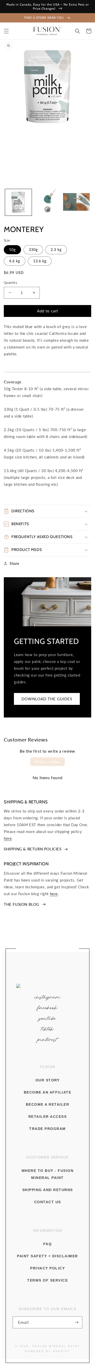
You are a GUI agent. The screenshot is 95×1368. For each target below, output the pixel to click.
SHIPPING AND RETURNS (47, 1190)
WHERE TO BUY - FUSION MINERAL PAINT (48, 1174)
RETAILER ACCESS (47, 1117)
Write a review (47, 761)
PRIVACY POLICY (47, 1268)
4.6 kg (14, 261)
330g (33, 249)
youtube (47, 1018)
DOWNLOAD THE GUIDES (47, 699)
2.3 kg (56, 249)
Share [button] (14, 563)
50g (12, 249)
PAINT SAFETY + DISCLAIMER (47, 1256)
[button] (6, 31)
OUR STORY (47, 1080)
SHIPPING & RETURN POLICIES (33, 849)
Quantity (10, 283)
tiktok (47, 1029)
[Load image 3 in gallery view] (76, 202)
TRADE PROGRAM (47, 1129)
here (8, 838)
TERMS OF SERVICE (47, 1280)
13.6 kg (39, 261)
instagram (47, 997)
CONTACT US (47, 1202)
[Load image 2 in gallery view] (47, 202)
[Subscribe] (76, 1322)
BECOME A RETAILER (47, 1104)
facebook (47, 1007)
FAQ (47, 1244)
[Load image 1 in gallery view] (18, 202)
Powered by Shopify (47, 1351)
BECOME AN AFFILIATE (47, 1092)
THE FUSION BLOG (21, 904)
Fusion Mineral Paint (56, 1346)
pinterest (47, 1039)
